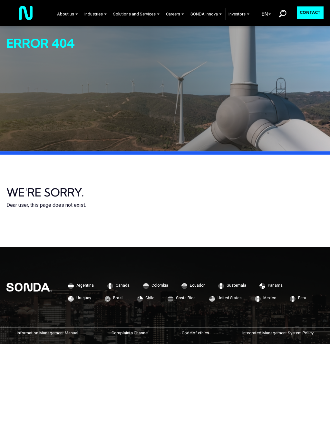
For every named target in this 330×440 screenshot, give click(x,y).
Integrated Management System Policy (278, 332)
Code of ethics (195, 332)
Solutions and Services (134, 14)
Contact (310, 12)
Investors (237, 14)
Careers (173, 14)
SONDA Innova (204, 14)
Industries (93, 14)
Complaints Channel (130, 332)
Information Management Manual (47, 332)
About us (65, 14)
